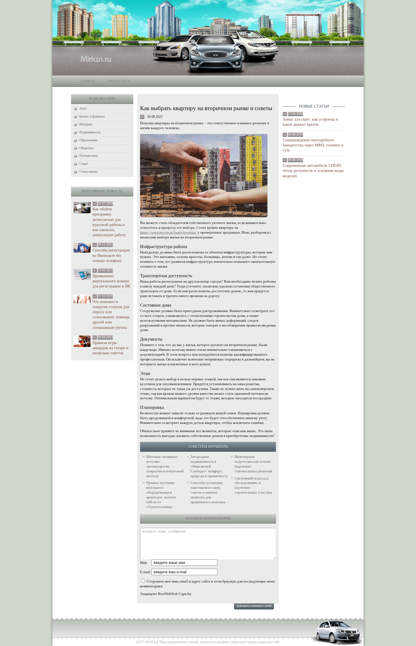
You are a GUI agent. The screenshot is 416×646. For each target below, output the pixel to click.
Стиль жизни (88, 172)
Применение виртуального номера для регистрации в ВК (111, 281)
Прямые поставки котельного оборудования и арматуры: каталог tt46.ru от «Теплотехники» (161, 495)
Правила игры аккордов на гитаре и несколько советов (110, 348)
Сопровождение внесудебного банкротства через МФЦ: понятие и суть (313, 145)
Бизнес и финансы (92, 116)
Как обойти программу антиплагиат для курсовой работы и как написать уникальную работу (109, 222)
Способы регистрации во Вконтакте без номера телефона (111, 255)
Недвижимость (89, 132)
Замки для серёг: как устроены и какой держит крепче (310, 122)
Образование (88, 140)
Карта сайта (118, 81)
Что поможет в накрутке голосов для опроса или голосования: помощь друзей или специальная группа (111, 315)
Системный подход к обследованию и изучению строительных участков (253, 485)
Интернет (86, 124)
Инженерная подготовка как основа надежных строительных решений (253, 464)
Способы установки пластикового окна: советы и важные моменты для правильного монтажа (207, 492)
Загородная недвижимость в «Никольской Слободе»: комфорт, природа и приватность (209, 466)
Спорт (83, 164)
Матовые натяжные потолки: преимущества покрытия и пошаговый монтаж (165, 466)
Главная (88, 81)
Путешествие (88, 156)
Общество (86, 148)
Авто (83, 108)
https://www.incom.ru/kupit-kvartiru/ (168, 232)
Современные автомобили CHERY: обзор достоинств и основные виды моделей (313, 170)
